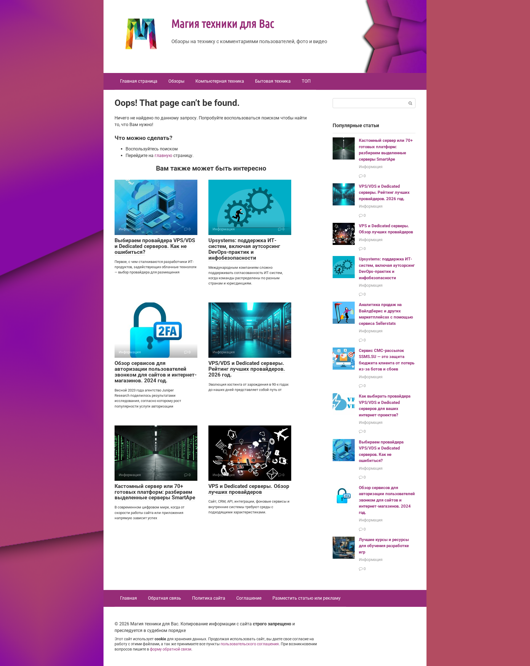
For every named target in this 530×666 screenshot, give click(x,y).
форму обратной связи (170, 649)
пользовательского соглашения (250, 644)
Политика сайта (208, 598)
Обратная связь (164, 598)
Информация (371, 166)
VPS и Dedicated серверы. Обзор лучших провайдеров (248, 489)
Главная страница (138, 81)
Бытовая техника (273, 81)
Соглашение (248, 598)
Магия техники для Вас (222, 23)
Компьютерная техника (219, 81)
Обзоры (176, 81)
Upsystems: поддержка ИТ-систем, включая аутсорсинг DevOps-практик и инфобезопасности (244, 249)
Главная (128, 598)
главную (163, 155)
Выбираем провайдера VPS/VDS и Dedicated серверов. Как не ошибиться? (155, 246)
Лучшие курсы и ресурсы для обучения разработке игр (384, 546)
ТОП (306, 81)
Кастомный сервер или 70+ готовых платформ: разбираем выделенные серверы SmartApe (155, 492)
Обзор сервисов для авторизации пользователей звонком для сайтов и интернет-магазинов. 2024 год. (156, 372)
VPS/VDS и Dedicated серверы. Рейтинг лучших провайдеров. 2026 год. (246, 369)
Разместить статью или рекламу (306, 598)
